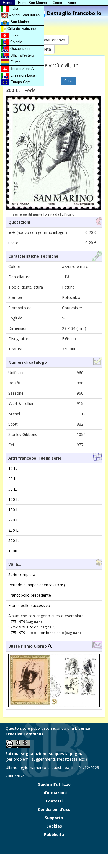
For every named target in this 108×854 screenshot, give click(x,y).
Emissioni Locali (23, 75)
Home (7, 3)
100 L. (13, 499)
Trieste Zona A (21, 69)
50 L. (12, 489)
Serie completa (21, 574)
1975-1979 (16, 621)
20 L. (12, 478)
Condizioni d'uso (54, 809)
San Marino (19, 22)
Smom (15, 35)
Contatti (54, 801)
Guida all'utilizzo (54, 784)
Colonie (15, 42)
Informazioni (54, 792)
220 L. (13, 520)
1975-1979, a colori (23, 627)
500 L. (13, 540)
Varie (72, 3)
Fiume (14, 62)
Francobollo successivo (29, 605)
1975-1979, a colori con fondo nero (36, 632)
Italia (13, 8)
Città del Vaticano (21, 28)
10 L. (12, 468)
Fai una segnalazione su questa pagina (45, 753)
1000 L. (14, 550)
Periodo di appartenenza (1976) (36, 584)
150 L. (13, 509)
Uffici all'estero (21, 55)
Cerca (57, 3)
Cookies (54, 826)
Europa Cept (19, 82)
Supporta (54, 817)
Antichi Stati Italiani (24, 15)
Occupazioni (19, 49)
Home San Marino (32, 3)
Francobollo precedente (29, 595)
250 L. (13, 530)
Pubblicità (54, 834)
